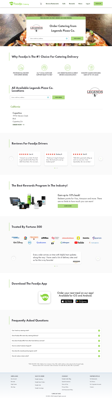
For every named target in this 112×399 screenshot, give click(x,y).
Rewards (72, 4)
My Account (14, 379)
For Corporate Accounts (95, 384)
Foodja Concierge (39, 388)
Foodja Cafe (38, 385)
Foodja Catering (39, 379)
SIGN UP (98, 3)
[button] (11, 159)
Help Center (14, 384)
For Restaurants (93, 379)
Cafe (63, 4)
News (80, 4)
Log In (88, 4)
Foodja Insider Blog (66, 379)
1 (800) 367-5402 (56, 393)
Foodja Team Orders (40, 382)
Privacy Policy (65, 387)
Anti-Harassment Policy (67, 389)
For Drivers (92, 381)
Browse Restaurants (52, 4)
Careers (92, 387)
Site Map (13, 387)
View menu (77, 38)
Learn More (68, 206)
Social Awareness (66, 381)
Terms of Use (65, 384)
